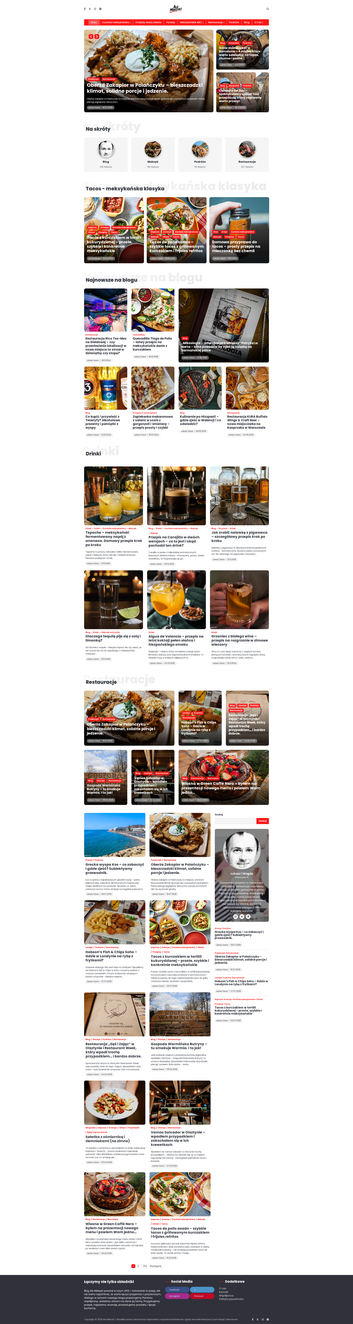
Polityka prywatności (231, 1299)
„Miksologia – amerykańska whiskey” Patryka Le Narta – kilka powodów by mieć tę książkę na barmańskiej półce (219, 347)
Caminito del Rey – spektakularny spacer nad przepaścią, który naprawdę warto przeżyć (240, 96)
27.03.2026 (155, 800)
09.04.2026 (108, 800)
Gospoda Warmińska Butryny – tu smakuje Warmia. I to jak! (103, 789)
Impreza (92, 79)
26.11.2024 (106, 360)
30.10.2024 (154, 435)
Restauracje (215, 22)
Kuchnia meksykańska (115, 22)
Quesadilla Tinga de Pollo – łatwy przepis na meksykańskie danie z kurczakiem (152, 344)
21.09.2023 (106, 435)
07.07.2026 (202, 740)
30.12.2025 (169, 564)
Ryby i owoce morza (97, 1132)
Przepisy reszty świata (148, 22)
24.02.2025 (170, 663)
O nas (222, 1288)
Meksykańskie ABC (191, 22)
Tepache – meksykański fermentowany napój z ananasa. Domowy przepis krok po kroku (113, 538)
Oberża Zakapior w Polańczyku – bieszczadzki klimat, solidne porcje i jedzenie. (121, 729)
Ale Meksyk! (108, 1319)
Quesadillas (139, 335)
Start (94, 22)
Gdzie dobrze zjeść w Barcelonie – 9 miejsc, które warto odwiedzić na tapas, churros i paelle (239, 53)
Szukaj (219, 814)
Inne (215, 232)
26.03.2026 (202, 800)
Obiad (154, 79)
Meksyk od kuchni (111, 632)
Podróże (234, 22)
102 (145, 1266)
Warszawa (213, 778)
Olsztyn (242, 705)
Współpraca (226, 1295)
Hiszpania (234, 43)
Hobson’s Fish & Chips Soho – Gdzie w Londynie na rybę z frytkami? (198, 728)
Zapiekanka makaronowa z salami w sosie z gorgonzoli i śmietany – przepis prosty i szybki (153, 422)
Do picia (223, 528)
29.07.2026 (236, 945)
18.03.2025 (153, 356)
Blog (246, 22)
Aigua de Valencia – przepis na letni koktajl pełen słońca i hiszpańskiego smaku (176, 640)
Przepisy (103, 232)
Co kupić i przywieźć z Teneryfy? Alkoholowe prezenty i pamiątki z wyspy (102, 422)
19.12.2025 (232, 258)
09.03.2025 (201, 431)
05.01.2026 (240, 107)
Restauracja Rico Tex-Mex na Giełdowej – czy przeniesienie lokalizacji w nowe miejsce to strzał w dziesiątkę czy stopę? (106, 345)
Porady (170, 22)
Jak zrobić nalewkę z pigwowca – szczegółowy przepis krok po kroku (239, 536)
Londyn (186, 713)
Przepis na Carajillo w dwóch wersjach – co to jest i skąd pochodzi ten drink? (174, 541)
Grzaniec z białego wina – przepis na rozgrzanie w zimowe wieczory (239, 640)
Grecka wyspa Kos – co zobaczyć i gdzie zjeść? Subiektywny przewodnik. (114, 868)
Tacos (164, 79)
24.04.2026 (250, 740)
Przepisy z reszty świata (145, 413)
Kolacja (105, 79)
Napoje (154, 533)
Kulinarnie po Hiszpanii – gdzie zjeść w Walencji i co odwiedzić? (200, 420)
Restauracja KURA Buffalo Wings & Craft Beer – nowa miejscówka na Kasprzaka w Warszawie (247, 422)
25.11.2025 (231, 559)
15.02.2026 (107, 107)
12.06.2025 (202, 357)
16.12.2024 (231, 663)
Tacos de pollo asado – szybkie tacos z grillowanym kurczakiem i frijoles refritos (139, 88)
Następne (155, 1266)
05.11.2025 (105, 659)
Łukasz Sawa (94, 107)
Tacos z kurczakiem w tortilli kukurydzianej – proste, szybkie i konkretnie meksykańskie (114, 244)
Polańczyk (93, 719)
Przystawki (133, 1127)
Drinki (88, 528)
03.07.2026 (108, 258)
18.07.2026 (108, 740)
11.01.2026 (105, 563)
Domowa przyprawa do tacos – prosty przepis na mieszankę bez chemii (236, 246)
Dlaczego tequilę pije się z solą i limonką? (113, 638)
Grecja (88, 860)
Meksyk (143, 79)
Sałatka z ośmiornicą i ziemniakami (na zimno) (107, 1138)
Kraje (224, 232)
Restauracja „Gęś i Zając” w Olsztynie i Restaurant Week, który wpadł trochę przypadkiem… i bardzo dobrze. (247, 724)
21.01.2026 (239, 65)
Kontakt (223, 1292)
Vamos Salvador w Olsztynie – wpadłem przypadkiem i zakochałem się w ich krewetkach (151, 785)
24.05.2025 (248, 435)
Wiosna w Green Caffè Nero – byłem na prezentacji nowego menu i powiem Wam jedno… (220, 788)
